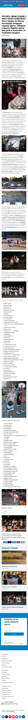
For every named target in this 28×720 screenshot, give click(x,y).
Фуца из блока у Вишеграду (9, 566)
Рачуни (3, 680)
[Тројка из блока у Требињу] (14, 578)
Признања (4, 658)
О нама (3, 656)
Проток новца (5, 678)
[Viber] (18, 542)
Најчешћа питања (6, 692)
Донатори (4, 676)
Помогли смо (5, 688)
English (13, 1)
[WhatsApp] (23, 542)
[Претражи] (25, 1)
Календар (4, 672)
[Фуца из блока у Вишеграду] (14, 557)
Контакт (4, 698)
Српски (6, 1)
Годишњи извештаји (7, 682)
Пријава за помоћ (6, 686)
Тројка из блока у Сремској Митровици (12, 607)
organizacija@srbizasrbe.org (10, 704)
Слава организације (7, 667)
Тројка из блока (6, 674)
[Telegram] (14, 542)
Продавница (5, 670)
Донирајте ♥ (5, 654)
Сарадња (4, 665)
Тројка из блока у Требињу (9, 587)
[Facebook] (5, 542)
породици (8, 227)
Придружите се (6, 694)
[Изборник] (25, 5)
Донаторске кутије (7, 660)
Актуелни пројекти (7, 690)
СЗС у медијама (6, 663)
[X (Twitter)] (10, 542)
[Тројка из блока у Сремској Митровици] (14, 598)
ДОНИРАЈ (21, 5)
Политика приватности (8, 696)
